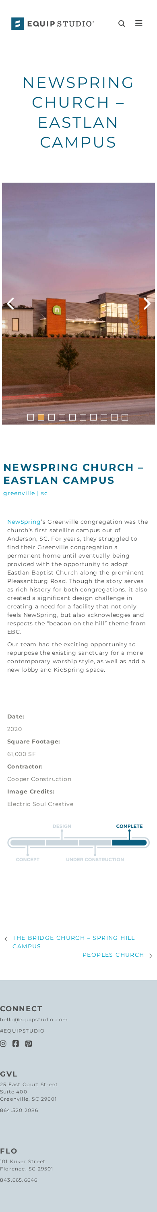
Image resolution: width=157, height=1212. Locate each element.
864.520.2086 (19, 1110)
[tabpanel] (78, 304)
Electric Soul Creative (40, 804)
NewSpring (24, 521)
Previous (10, 304)
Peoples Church (114, 954)
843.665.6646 (18, 1180)
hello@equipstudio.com (34, 1019)
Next (147, 304)
